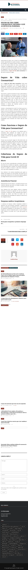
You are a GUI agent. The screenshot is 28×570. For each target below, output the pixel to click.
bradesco (4, 528)
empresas (23, 536)
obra (3, 549)
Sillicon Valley (17, 553)
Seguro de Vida (12, 70)
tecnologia (11, 555)
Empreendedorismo (6, 536)
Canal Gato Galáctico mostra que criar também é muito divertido (14, 422)
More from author (13, 267)
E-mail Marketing (15, 532)
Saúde (11, 551)
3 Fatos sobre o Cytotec (14, 12)
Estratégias (5, 537)
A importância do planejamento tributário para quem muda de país (13, 299)
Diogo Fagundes (15, 301)
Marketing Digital (13, 543)
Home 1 (14, 566)
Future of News (12, 539)
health (4, 541)
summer (4, 555)
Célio (15, 405)
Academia (4, 524)
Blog (14, 565)
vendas (4, 556)
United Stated (19, 555)
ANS (23, 526)
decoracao (12, 530)
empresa (15, 536)
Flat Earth (4, 539)
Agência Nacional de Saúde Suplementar (11, 526)
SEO (16, 551)
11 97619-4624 (5, 511)
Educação (3, 305)
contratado (24, 207)
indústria (10, 541)
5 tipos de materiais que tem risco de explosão (13, 403)
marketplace (22, 543)
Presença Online (21, 549)
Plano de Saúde (11, 549)
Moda (20, 545)
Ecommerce (5, 534)
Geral (2, 17)
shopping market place (7, 553)
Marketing (4, 543)
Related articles (4, 267)
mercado (13, 545)
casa (11, 528)
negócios (20, 547)
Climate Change (18, 528)
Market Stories (5, 545)
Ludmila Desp (5, 28)
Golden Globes (22, 539)
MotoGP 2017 (5, 547)
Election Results (14, 534)
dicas (19, 530)
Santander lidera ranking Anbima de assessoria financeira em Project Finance (13, 445)
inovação (17, 541)
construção (5, 530)
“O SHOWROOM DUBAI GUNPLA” (17, 231)
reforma (4, 551)
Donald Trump (5, 532)
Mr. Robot (13, 547)
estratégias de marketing (15, 537)
